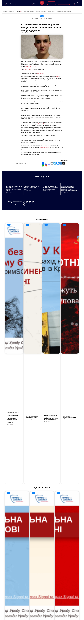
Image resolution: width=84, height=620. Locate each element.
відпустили (40, 73)
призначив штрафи (45, 147)
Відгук (34, 3)
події (57, 76)
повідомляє (28, 69)
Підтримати (51, 3)
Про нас (26, 3)
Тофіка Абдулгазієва (30, 66)
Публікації (8, 3)
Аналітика (18, 3)
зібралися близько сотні (44, 124)
